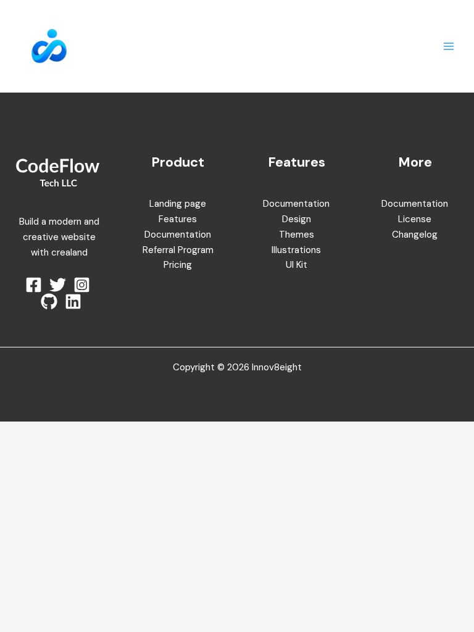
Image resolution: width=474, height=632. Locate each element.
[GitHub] (49, 301)
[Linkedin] (73, 301)
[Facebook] (33, 284)
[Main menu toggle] (449, 46)
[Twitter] (57, 284)
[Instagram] (81, 284)
